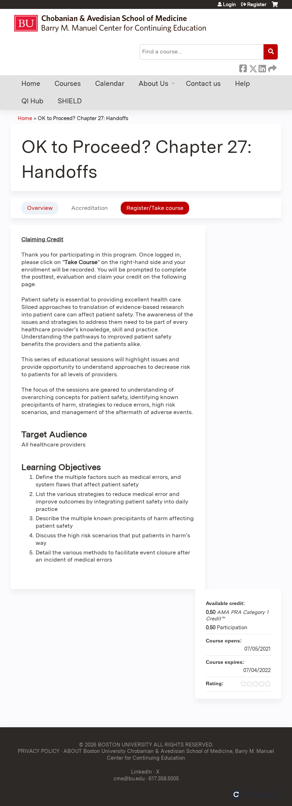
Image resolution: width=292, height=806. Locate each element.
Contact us (203, 83)
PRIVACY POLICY (38, 751)
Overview (40, 208)
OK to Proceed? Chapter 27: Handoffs (83, 118)
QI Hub (32, 101)
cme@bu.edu (129, 778)
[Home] (113, 23)
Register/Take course (154, 208)
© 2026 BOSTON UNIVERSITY (115, 745)
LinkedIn (262, 67)
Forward (271, 67)
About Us (153, 83)
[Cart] (275, 7)
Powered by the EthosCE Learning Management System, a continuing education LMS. (256, 794)
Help (242, 83)
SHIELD (70, 101)
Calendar (109, 83)
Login (229, 4)
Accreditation (89, 208)
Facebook (242, 67)
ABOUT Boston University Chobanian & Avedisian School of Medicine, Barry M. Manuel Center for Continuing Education (168, 754)
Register (256, 4)
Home (30, 83)
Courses (67, 83)
